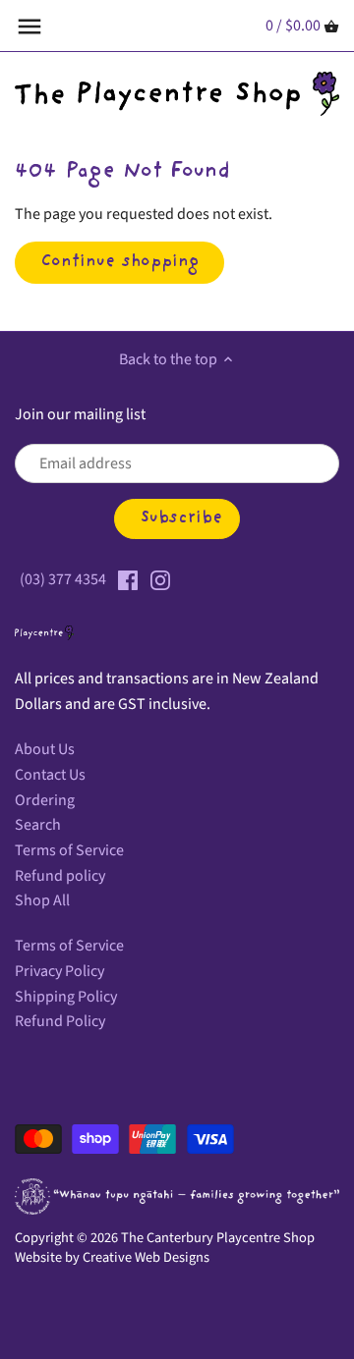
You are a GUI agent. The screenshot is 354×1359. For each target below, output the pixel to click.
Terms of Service (69, 850)
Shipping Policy (66, 996)
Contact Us (50, 775)
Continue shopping (120, 262)
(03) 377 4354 (63, 579)
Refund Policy (60, 1021)
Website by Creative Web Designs (112, 1257)
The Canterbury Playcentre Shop (218, 1237)
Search (38, 825)
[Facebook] (128, 579)
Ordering (45, 800)
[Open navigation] (29, 26)
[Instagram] (160, 579)
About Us (45, 749)
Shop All (42, 900)
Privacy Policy (59, 971)
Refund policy (60, 876)
